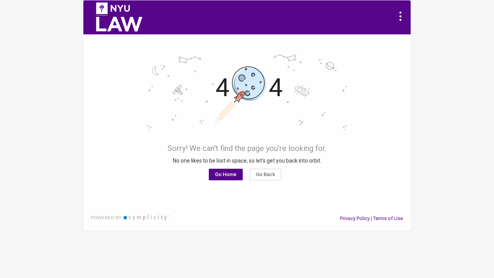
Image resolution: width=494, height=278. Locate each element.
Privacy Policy (355, 218)
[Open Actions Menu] (400, 16)
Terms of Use (388, 218)
